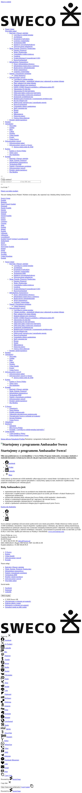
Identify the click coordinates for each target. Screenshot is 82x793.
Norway (3, 245)
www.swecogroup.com (56, 531)
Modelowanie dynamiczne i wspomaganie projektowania (33, 99)
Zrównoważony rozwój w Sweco (20, 145)
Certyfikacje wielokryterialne (23, 35)
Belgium (4, 202)
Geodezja (17, 56)
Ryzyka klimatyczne (20, 100)
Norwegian (4, 246)
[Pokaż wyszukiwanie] (4, 178)
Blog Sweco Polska (16, 428)
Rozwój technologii (20, 60)
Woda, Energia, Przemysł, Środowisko (22, 48)
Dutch (3, 204)
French (7, 204)
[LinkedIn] (7, 520)
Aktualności (9, 124)
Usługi (11, 131)
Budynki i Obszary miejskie (18, 33)
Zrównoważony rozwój (17, 77)
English (3, 200)
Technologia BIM (20, 43)
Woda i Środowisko (20, 52)
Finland (3, 214)
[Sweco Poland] (41, 25)
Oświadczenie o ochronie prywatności (18, 601)
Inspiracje (8, 424)
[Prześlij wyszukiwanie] (2, 184)
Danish (3, 208)
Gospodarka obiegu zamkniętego (25, 106)
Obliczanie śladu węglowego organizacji (27, 95)
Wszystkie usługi (11, 31)
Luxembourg (5, 237)
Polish (3, 250)
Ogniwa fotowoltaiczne (21, 118)
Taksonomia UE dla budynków (24, 91)
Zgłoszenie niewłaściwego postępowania (23, 414)
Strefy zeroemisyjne (20, 108)
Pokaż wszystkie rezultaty (9, 191)
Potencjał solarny (19, 116)
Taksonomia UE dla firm (22, 89)
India (2, 225)
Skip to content (6, 2)
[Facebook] (7, 512)
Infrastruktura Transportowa (18, 62)
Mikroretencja (18, 114)
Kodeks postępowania (16, 412)
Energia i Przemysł (20, 50)
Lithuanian (4, 235)
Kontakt (8, 156)
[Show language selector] (2, 178)
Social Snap (17, 779)
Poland (3, 248)
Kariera (7, 149)
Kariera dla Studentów (8, 507)
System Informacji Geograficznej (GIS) (27, 58)
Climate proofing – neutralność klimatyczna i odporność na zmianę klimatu (39, 81)
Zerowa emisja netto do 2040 (23, 147)
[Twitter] (7, 516)
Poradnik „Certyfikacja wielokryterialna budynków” (27, 430)
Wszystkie (12, 126)
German (3, 223)
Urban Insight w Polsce (17, 433)
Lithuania (4, 233)
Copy (25, 787)
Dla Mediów (13, 172)
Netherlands (5, 241)
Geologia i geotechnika (21, 41)
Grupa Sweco (14, 139)
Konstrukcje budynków (22, 39)
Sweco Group (5, 198)
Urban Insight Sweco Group (19, 435)
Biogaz (16, 110)
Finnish (3, 216)
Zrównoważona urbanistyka (23, 46)
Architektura (18, 37)
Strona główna (6, 439)
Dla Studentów (14, 155)
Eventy (11, 137)
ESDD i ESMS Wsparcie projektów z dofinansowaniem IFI (34, 87)
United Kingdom (6, 256)
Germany (4, 221)
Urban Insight (14, 135)
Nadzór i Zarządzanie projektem (20, 73)
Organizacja (13, 408)
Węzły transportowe (20, 70)
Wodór (16, 112)
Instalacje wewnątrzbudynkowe (24, 44)
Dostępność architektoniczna (23, 97)
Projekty (8, 122)
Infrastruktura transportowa (18, 162)
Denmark (4, 206)
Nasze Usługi (9, 29)
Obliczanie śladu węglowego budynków (27, 93)
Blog (11, 129)
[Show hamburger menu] (2, 176)
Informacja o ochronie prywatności (17, 605)
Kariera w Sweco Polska (17, 151)
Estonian (4, 212)
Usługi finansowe (20, 75)
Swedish (4, 254)
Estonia (3, 210)
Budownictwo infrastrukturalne (24, 68)
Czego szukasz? (6, 179)
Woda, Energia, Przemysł (17, 160)
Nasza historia (14, 410)
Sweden (3, 252)
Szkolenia (12, 426)
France (3, 218)
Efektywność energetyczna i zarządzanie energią (30, 102)
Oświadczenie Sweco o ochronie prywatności (24, 416)
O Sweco (8, 406)
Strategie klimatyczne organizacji (25, 85)
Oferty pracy (13, 153)
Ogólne (11, 128)
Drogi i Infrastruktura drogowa (24, 64)
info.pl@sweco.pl (24, 541)
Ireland (3, 229)
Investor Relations (15, 418)
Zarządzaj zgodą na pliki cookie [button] (16, 607)
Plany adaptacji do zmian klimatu (25, 83)
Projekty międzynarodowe (18, 120)
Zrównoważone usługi (17, 143)
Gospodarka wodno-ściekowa (24, 54)
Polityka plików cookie (13, 603)
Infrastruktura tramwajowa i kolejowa (26, 66)
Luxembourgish (22, 239)
